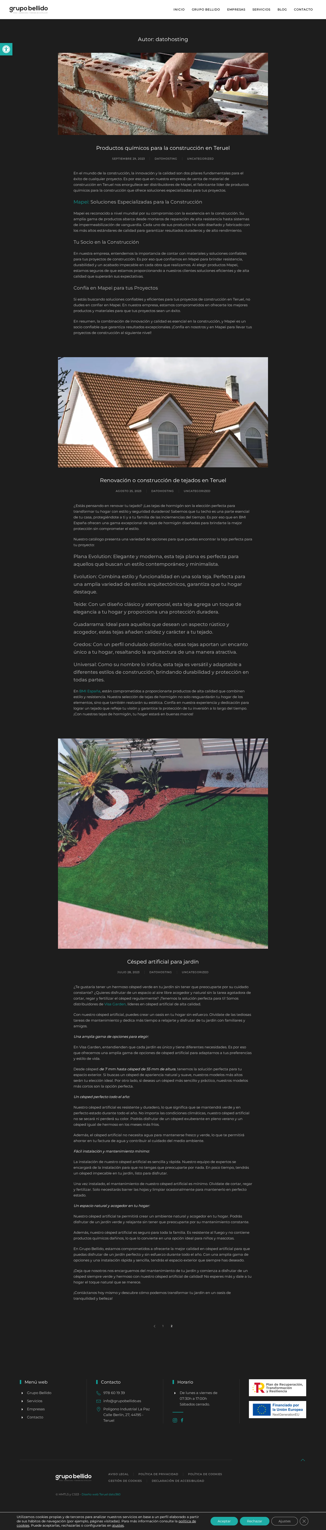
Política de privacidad (158, 1474)
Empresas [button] (236, 9)
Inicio (179, 9)
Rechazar (254, 1521)
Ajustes (285, 1521)
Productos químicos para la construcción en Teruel (163, 148)
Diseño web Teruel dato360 (101, 1494)
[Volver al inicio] (29, 9)
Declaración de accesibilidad (178, 1480)
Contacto (303, 9)
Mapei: (82, 202)
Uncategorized (200, 158)
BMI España (89, 691)
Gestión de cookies (125, 1480)
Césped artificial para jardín (163, 962)
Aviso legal (118, 1474)
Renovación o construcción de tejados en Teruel (163, 480)
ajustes (118, 1525)
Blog (282, 9)
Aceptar (224, 1521)
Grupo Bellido (206, 9)
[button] (6, 49)
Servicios (261, 9)
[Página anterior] (154, 1326)
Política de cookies (205, 1474)
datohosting (166, 158)
